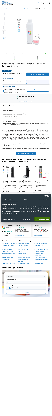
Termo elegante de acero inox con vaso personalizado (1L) (25, 180)
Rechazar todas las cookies (9, 219)
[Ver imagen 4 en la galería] (4, 28)
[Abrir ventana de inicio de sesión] (43, 3)
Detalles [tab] (26, 199)
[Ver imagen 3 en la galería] (4, 23)
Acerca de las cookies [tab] (43, 199)
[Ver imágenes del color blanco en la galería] (14, 58)
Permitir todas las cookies (42, 219)
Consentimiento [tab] (9, 199)
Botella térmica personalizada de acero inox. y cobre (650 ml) (9, 180)
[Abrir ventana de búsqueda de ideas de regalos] (39, 3)
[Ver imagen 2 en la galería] (4, 18)
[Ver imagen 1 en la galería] (4, 14)
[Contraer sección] (49, 106)
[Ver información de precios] (3, 91)
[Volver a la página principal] (7, 3)
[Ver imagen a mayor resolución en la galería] (27, 32)
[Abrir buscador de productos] (41, 3)
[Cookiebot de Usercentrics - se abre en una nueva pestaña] (44, 196)
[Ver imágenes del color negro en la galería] (38, 58)
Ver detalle (11, 68)
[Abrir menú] (49, 3)
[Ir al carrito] (46, 3)
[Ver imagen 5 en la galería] (4, 32)
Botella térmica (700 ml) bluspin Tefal (42, 180)
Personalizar (25, 219)
